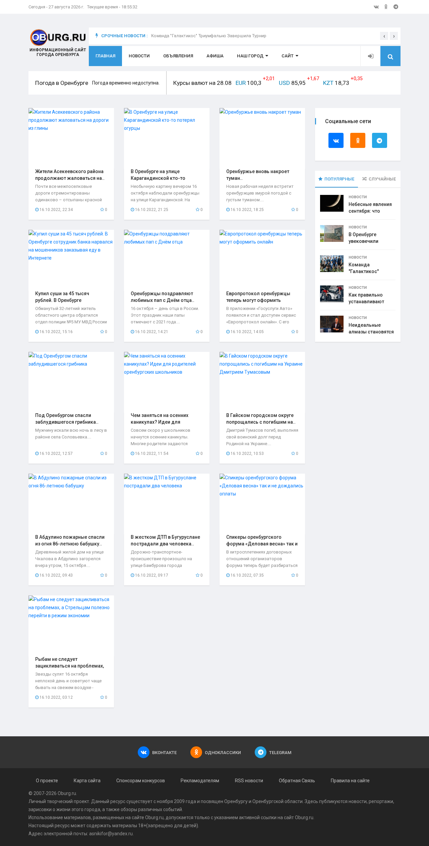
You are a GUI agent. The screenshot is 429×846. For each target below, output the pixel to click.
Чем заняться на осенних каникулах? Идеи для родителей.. (159, 422)
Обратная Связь (297, 780)
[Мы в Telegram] (396, 6)
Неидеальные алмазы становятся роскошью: (371, 331)
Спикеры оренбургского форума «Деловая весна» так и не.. (262, 543)
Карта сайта (87, 780)
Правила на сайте (350, 780)
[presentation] (384, 36)
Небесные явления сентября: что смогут (370, 211)
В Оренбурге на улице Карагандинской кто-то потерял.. (158, 178)
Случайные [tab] (382, 178)
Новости (139, 55)
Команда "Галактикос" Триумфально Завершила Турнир (208, 35)
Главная (105, 55)
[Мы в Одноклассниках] (386, 6)
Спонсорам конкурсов (140, 780)
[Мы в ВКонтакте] (376, 6)
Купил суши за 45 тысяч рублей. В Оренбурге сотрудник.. (62, 300)
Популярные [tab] (339, 178)
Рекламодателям (200, 780)
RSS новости (249, 780)
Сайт (288, 55)
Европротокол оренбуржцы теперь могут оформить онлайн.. (258, 300)
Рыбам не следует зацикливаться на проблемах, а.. (69, 665)
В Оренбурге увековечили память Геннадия (368, 241)
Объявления (178, 55)
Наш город (250, 55)
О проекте (47, 780)
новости (358, 801)
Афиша (215, 55)
